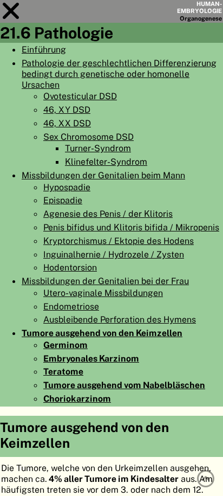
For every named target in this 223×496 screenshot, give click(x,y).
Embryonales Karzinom (91, 358)
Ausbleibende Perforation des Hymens (119, 319)
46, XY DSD (66, 109)
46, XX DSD (67, 123)
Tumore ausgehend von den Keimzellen (102, 332)
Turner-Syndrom (98, 148)
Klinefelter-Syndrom (106, 161)
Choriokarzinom (77, 398)
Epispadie (62, 200)
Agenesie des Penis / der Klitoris (108, 213)
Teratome (63, 371)
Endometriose (71, 306)
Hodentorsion (70, 267)
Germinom (65, 344)
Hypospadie (66, 187)
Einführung (44, 49)
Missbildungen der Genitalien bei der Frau (105, 280)
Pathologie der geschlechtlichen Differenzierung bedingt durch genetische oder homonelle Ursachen (119, 73)
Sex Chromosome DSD (88, 136)
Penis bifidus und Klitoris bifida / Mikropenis (131, 227)
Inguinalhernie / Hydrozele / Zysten (113, 254)
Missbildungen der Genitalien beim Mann (103, 175)
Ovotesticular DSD (80, 96)
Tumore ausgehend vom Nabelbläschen (124, 384)
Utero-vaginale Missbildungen (103, 292)
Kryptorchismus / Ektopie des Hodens (118, 240)
